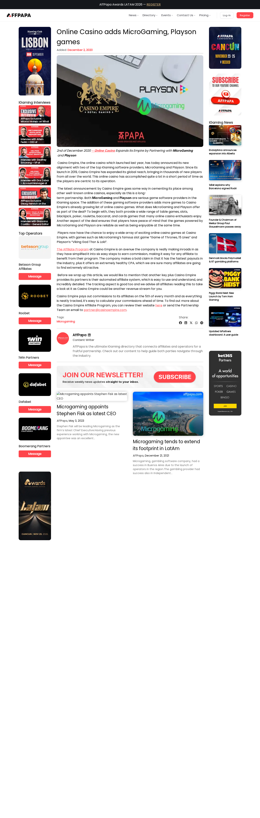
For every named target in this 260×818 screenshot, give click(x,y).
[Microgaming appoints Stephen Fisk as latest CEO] (92, 396)
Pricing (203, 15)
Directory (149, 15)
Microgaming (66, 321)
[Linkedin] (89, 335)
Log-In (227, 15)
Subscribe (175, 376)
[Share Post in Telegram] (201, 323)
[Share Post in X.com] (191, 323)
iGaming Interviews (34, 102)
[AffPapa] (63, 343)
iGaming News (221, 122)
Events (166, 15)
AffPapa (79, 334)
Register (245, 15)
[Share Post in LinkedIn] (185, 323)
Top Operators (30, 233)
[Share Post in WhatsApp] (196, 323)
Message (34, 276)
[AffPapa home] (19, 15)
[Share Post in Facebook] (180, 323)
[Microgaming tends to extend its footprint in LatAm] (168, 414)
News (132, 15)
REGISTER (154, 4)
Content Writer (83, 340)
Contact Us (185, 15)
